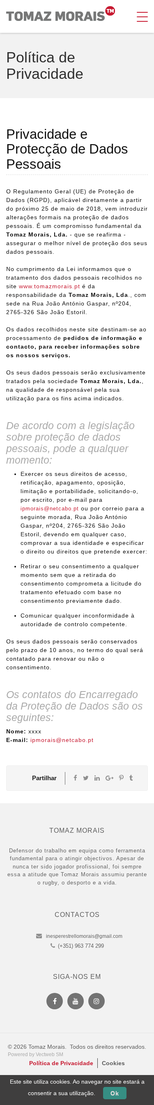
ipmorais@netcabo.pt (50, 508)
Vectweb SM (49, 1054)
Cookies (113, 1063)
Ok (114, 1093)
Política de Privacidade (61, 1063)
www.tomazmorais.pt (49, 286)
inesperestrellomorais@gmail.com (84, 936)
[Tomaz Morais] (60, 13)
